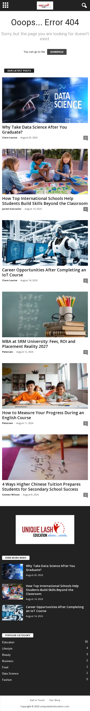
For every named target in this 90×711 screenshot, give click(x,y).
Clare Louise (9, 137)
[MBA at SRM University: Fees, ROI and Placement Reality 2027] (45, 314)
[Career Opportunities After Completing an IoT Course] (45, 243)
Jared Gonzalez (11, 208)
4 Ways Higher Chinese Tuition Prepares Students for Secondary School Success (41, 487)
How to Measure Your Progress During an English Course (43, 415)
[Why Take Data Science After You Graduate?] (45, 100)
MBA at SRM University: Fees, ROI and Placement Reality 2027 (38, 344)
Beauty (6, 654)
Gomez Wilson (11, 494)
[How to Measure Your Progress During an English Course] (45, 386)
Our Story (54, 700)
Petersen (7, 351)
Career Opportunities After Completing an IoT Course (44, 272)
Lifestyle (7, 648)
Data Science (10, 673)
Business (7, 661)
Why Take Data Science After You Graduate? (34, 129)
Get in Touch (37, 700)
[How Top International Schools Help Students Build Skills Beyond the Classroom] (45, 171)
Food (5, 667)
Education (8, 642)
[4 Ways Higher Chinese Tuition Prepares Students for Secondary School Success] (45, 457)
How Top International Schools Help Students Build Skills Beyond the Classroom (45, 201)
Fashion (7, 679)
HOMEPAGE (56, 52)
